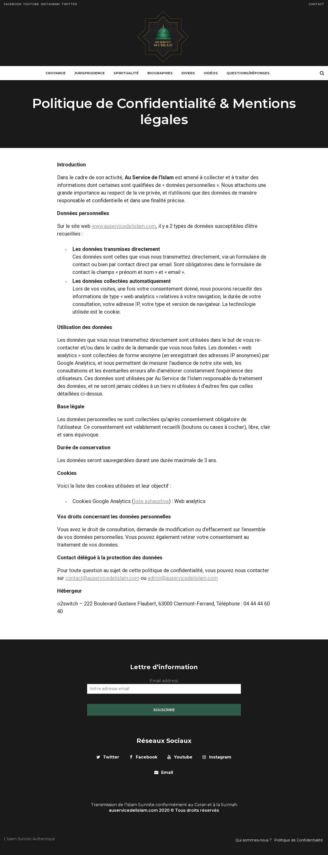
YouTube (31, 4)
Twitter (69, 4)
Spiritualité (126, 73)
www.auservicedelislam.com (124, 226)
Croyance (56, 73)
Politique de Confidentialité (298, 840)
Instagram (50, 4)
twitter (111, 757)
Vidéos (211, 73)
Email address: (164, 680)
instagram (220, 757)
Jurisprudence (89, 73)
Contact (316, 4)
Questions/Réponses (248, 73)
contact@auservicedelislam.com (102, 578)
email (167, 772)
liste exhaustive (151, 501)
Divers (188, 73)
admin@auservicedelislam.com (183, 578)
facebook (146, 757)
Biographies (160, 73)
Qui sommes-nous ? (253, 840)
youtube (183, 757)
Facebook (12, 4)
